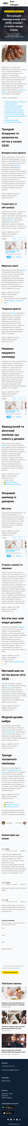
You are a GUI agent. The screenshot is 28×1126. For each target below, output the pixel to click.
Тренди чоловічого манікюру (14, 122)
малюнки (13, 313)
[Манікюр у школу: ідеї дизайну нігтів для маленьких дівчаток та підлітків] (14, 993)
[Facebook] (8, 1119)
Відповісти (23, 850)
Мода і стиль (19, 11)
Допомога (5, 1095)
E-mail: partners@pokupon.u (10, 1070)
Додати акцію (6, 1081)
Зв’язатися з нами (7, 1093)
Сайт (3, 942)
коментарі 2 (15, 1054)
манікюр (21, 90)
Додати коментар (7, 949)
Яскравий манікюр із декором (14, 112)
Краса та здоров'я (10, 11)
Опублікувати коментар (10, 972)
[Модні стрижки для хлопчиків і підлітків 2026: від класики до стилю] (14, 1041)
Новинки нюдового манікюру (14, 106)
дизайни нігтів (10, 732)
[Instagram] (11, 1119)
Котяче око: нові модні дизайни (14, 114)
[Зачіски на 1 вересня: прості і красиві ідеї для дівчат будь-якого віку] (14, 1017)
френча (4, 445)
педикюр (4, 92)
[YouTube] (17, 1119)
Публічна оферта (7, 1097)
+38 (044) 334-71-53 (8, 1066)
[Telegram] (14, 1119)
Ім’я (3, 928)
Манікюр (9, 220)
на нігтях (8, 687)
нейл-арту (23, 270)
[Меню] (25, 3)
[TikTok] (20, 1119)
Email (4, 935)
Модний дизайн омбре (12, 120)
